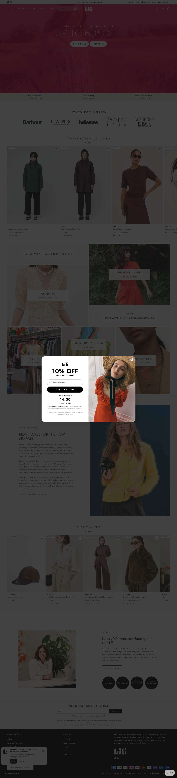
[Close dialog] (132, 360)
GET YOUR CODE (65, 389)
